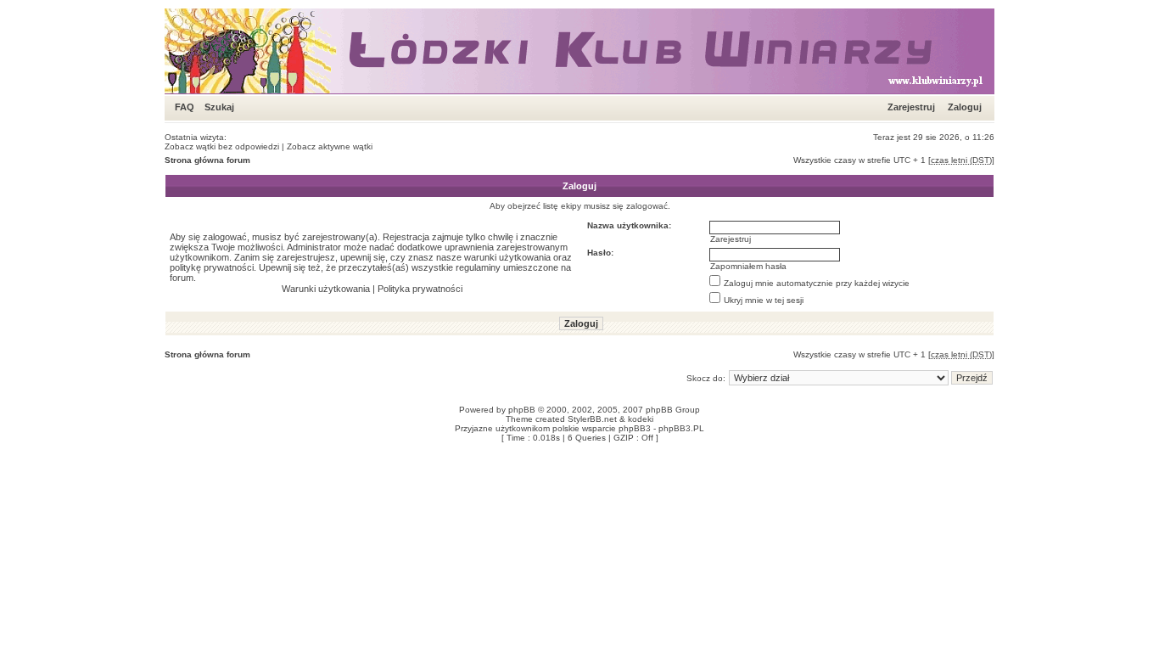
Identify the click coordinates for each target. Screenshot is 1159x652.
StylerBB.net (592, 419)
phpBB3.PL (681, 428)
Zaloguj (965, 107)
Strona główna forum (207, 160)
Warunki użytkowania (326, 289)
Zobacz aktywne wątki (329, 146)
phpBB (521, 409)
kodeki (640, 419)
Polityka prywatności (420, 289)
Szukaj (219, 107)
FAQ (184, 107)
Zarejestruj (911, 107)
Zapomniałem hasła (748, 266)
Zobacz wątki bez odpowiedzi (222, 146)
